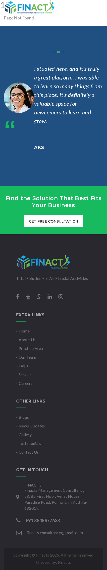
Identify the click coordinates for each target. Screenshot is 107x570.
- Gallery (24, 434)
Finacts (64, 562)
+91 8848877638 (42, 520)
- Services (24, 374)
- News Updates (30, 425)
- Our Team (26, 357)
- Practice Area (29, 348)
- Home (23, 330)
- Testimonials (28, 443)
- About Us (26, 339)
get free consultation (53, 221)
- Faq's (22, 365)
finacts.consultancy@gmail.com (55, 532)
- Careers (24, 383)
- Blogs (22, 417)
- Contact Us (27, 452)
